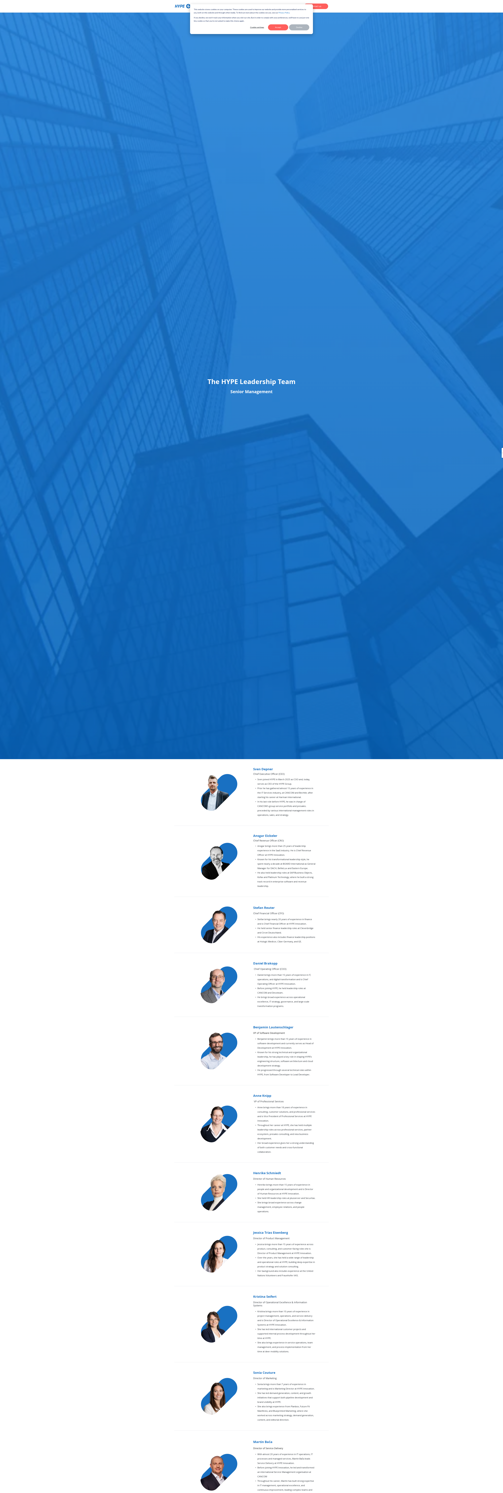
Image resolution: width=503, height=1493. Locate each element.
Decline (299, 27)
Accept (278, 27)
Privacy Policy (283, 13)
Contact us (316, 6)
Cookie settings (257, 27)
